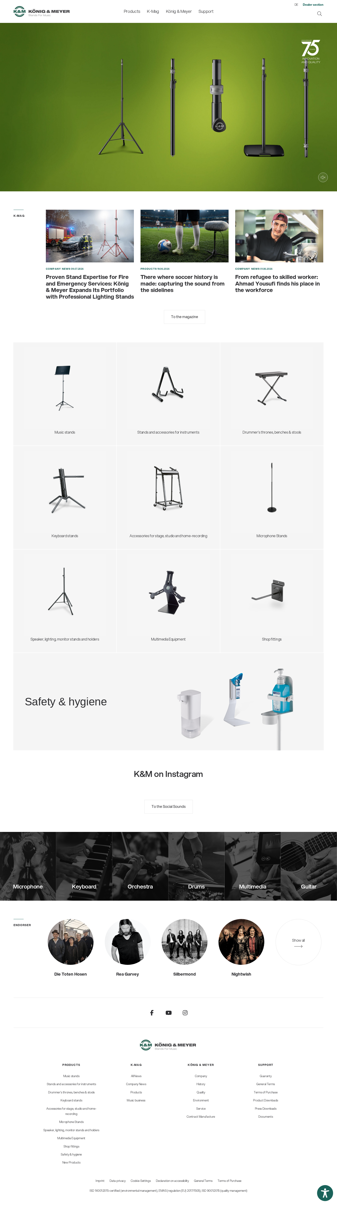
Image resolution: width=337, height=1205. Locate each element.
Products (149, 269)
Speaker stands (41, 574)
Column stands (40, 489)
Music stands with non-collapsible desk (59, 369)
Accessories (38, 402)
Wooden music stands (46, 386)
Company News (58, 269)
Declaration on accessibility (172, 1181)
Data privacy (117, 1181)
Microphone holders (251, 500)
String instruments (147, 378)
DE (296, 5)
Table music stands (44, 391)
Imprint (100, 1181)
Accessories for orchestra (49, 380)
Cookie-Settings (141, 1181)
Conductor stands (43, 375)
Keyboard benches (250, 391)
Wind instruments (146, 383)
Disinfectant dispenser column (84, 691)
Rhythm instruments (149, 389)
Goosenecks (246, 478)
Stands (138, 585)
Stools (241, 369)
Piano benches (247, 397)
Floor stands (245, 462)
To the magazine (184, 316)
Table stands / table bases (256, 473)
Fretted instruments (148, 372)
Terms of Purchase (229, 1181)
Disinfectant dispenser (77, 686)
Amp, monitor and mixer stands (157, 487)
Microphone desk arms (254, 495)
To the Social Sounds (169, 806)
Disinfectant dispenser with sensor (87, 697)
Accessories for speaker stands (53, 590)
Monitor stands (40, 579)
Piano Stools (245, 402)
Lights (33, 397)
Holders (139, 596)
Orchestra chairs (249, 380)
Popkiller (242, 489)
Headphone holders (148, 481)
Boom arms (245, 467)
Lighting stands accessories (50, 607)
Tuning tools (142, 394)
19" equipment (144, 492)
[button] (325, 1193)
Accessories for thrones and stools (263, 375)
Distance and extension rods (51, 585)
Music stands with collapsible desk (55, 364)
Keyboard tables (41, 484)
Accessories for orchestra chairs (261, 386)
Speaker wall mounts (45, 596)
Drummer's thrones (251, 364)
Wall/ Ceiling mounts (252, 506)
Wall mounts (142, 590)
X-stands (36, 478)
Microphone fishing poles (255, 484)
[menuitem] (132, 11)
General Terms (203, 1181)
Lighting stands (40, 601)
